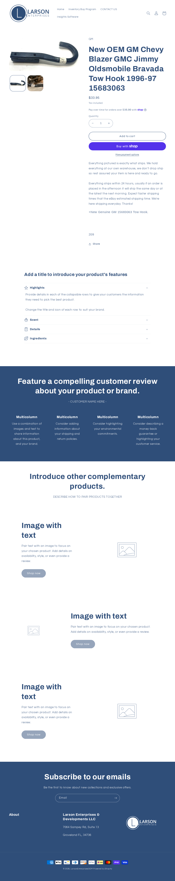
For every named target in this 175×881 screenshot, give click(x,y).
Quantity (94, 116)
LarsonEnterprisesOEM (82, 869)
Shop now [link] (34, 573)
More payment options (127, 155)
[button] (148, 13)
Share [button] (96, 244)
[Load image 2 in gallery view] (35, 83)
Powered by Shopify (102, 869)
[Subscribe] (116, 798)
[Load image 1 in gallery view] (18, 83)
